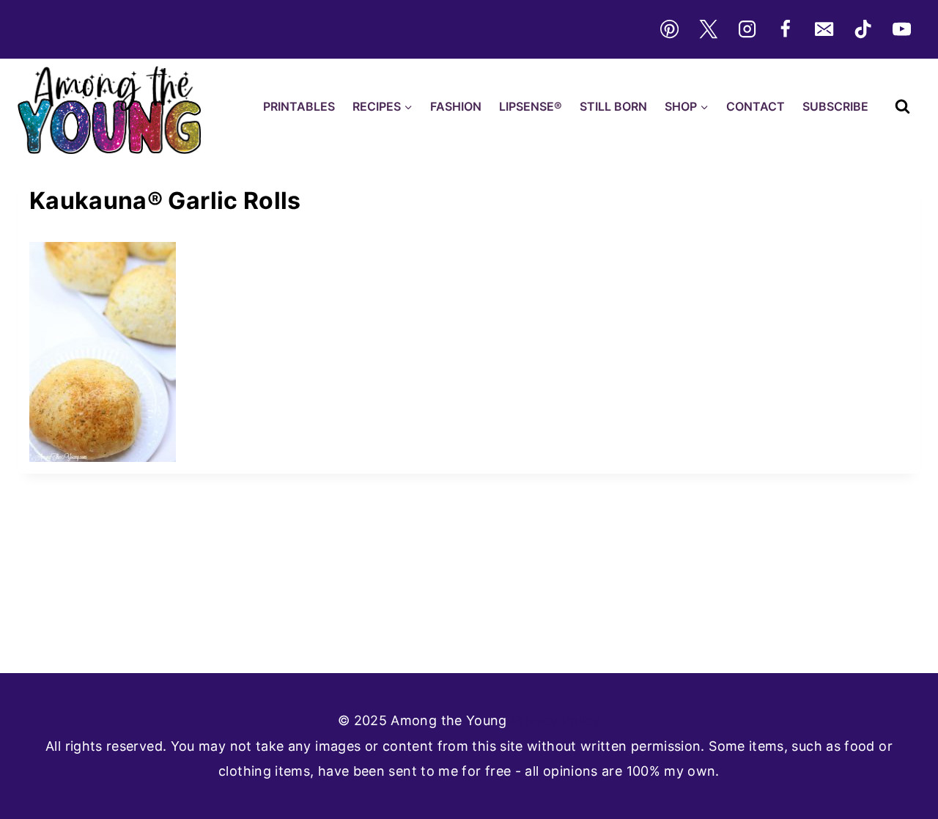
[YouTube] (902, 29)
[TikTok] (863, 29)
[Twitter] (708, 29)
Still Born (613, 106)
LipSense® (530, 106)
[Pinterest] (669, 29)
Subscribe (835, 106)
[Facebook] (785, 29)
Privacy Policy (555, 720)
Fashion (455, 106)
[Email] (824, 29)
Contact (755, 106)
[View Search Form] (902, 107)
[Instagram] (746, 29)
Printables (299, 106)
